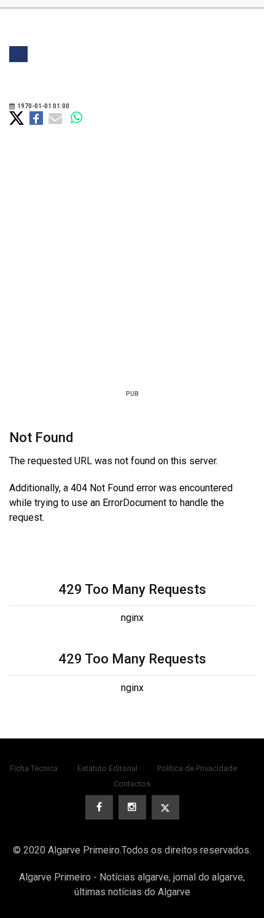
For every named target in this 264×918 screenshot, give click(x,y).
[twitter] (165, 807)
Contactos (132, 783)
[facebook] (99, 807)
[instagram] (132, 807)
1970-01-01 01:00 (42, 106)
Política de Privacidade (197, 768)
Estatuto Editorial (107, 768)
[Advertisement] (132, 274)
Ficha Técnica (34, 768)
